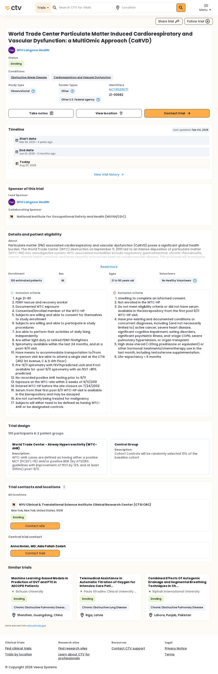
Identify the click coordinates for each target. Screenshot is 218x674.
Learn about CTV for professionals (74, 656)
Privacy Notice (176, 648)
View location (107, 113)
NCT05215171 (118, 90)
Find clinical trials (18, 648)
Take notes (38, 113)
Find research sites (72, 648)
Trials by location (18, 654)
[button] (28, 77)
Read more (109, 267)
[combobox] (84, 8)
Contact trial (174, 113)
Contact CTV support (128, 648)
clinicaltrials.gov (36, 625)
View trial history (106, 174)
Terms (170, 654)
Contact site (35, 526)
